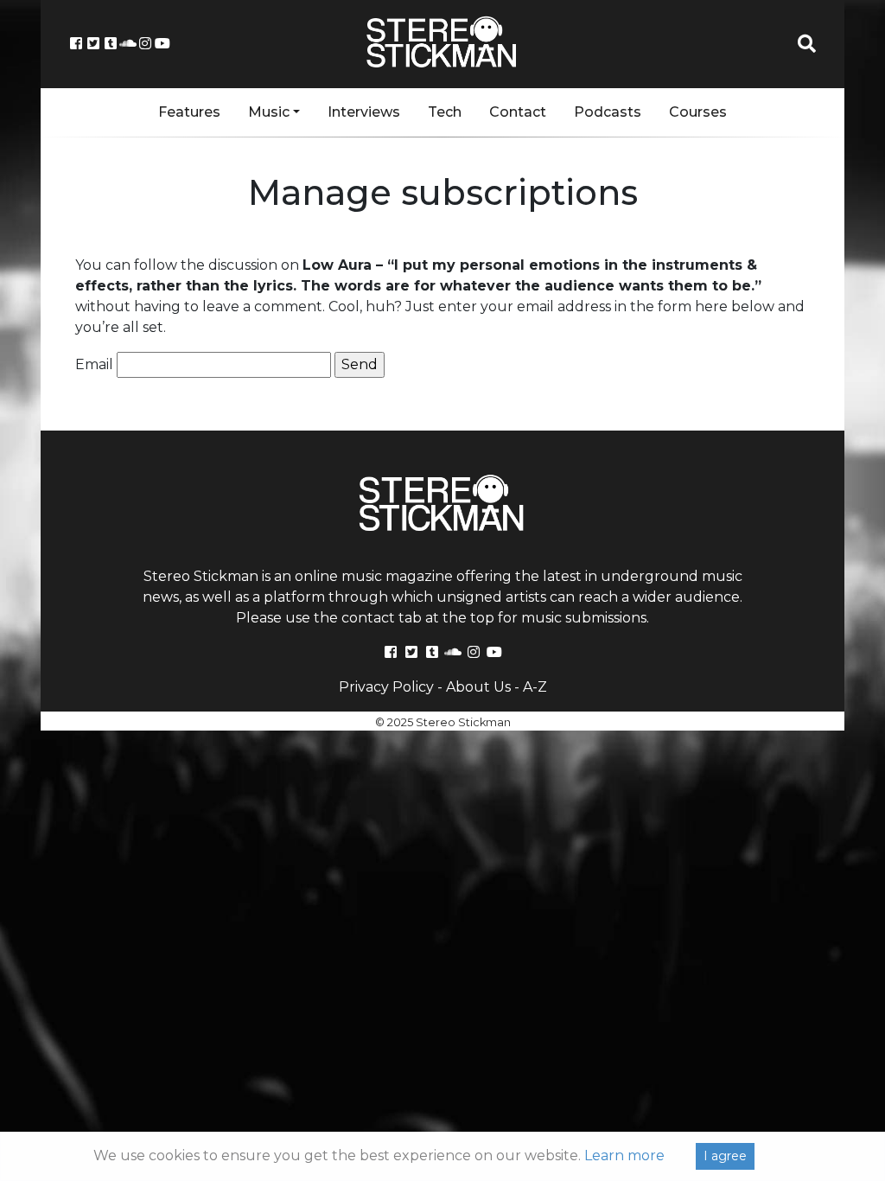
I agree (725, 1156)
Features (189, 112)
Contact (517, 112)
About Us (478, 687)
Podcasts (607, 112)
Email (94, 364)
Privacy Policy (386, 687)
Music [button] (269, 112)
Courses (698, 112)
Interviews (364, 112)
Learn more (624, 1155)
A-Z (535, 687)
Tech (445, 112)
